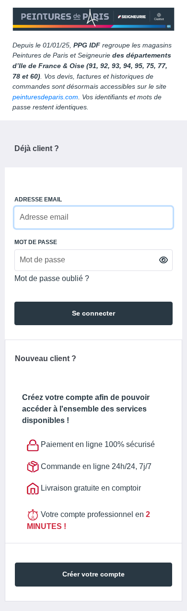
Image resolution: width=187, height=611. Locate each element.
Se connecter (93, 313)
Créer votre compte (93, 574)
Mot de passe (35, 242)
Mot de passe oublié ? (51, 278)
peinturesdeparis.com (45, 97)
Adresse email (38, 199)
